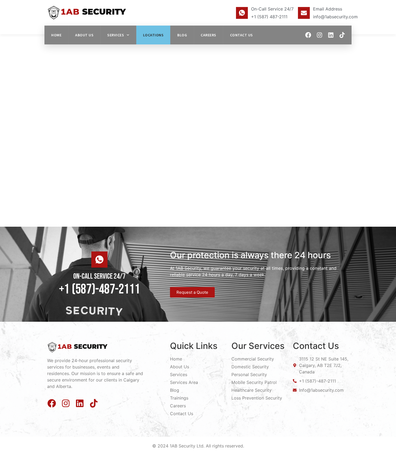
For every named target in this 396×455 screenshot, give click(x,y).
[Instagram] (319, 35)
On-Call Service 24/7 (272, 9)
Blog (182, 35)
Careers (208, 35)
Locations (153, 35)
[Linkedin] (331, 35)
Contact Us (241, 35)
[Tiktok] (342, 35)
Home (56, 35)
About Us (84, 35)
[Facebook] (308, 35)
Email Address (327, 9)
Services (115, 35)
